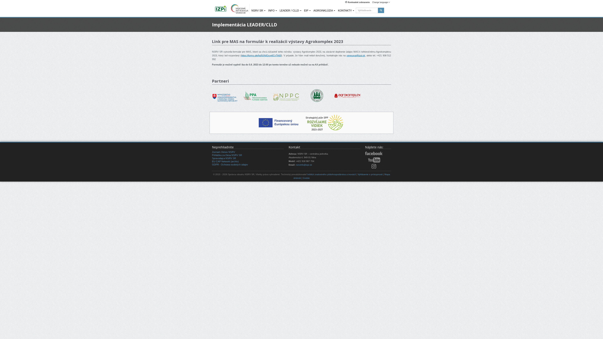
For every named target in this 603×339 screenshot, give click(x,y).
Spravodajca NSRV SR (224, 158)
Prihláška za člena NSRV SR (227, 155)
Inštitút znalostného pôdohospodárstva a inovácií (331, 174)
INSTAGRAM (374, 166)
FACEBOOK (374, 154)
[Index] (221, 9)
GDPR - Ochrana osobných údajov (230, 164)
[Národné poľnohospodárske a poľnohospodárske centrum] (286, 94)
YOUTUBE (374, 160)
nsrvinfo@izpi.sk (304, 165)
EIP (306, 10)
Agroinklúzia (323, 10)
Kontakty (345, 10)
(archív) (235, 161)
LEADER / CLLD (290, 10)
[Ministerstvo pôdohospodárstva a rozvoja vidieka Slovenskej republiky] (225, 95)
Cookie (306, 178)
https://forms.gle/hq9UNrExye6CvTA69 (261, 55)
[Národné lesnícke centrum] (317, 95)
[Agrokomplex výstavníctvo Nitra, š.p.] (347, 93)
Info (271, 10)
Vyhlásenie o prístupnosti (370, 174)
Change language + (381, 2)
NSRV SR (257, 10)
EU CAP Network (221, 161)
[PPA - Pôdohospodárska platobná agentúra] (256, 95)
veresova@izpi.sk (356, 55)
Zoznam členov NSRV (223, 152)
